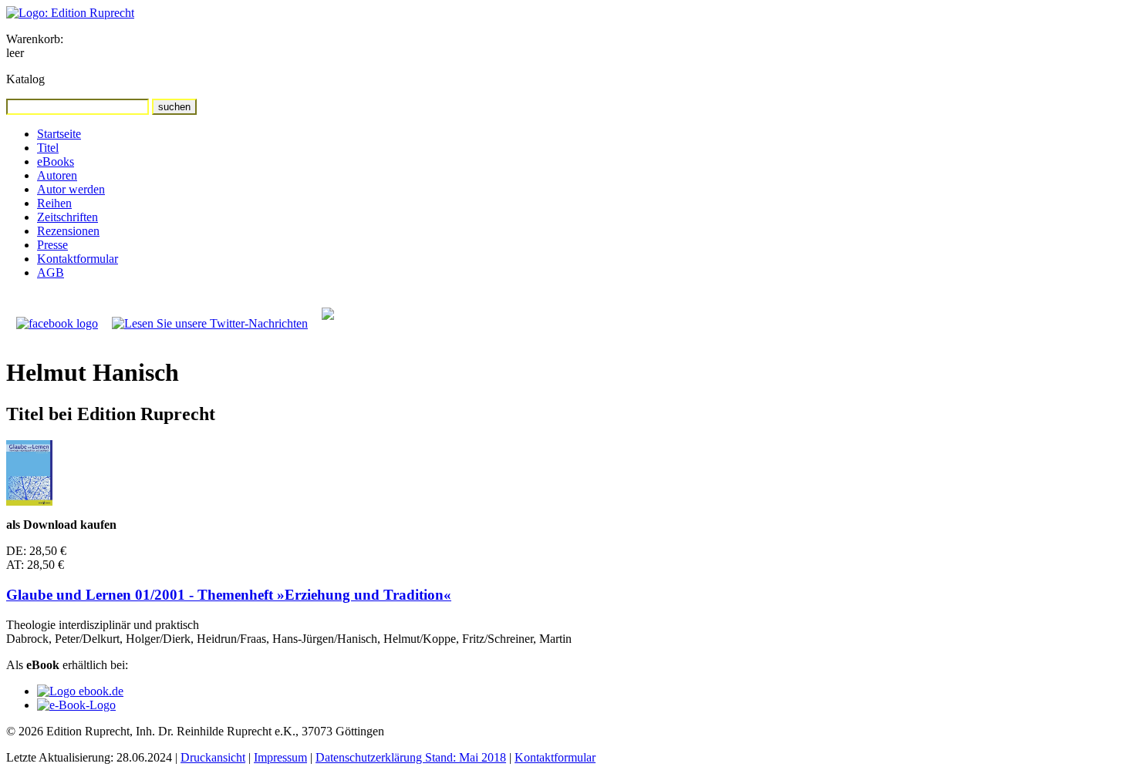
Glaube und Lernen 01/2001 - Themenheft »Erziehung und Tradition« (228, 595)
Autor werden (71, 189)
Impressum (280, 757)
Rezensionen (68, 230)
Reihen (54, 203)
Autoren (57, 175)
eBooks (55, 161)
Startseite (59, 133)
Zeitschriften (67, 217)
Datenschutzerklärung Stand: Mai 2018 (411, 757)
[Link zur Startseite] (70, 12)
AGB (50, 272)
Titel (48, 147)
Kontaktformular (77, 258)
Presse (52, 244)
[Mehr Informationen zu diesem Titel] (29, 501)
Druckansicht (213, 757)
